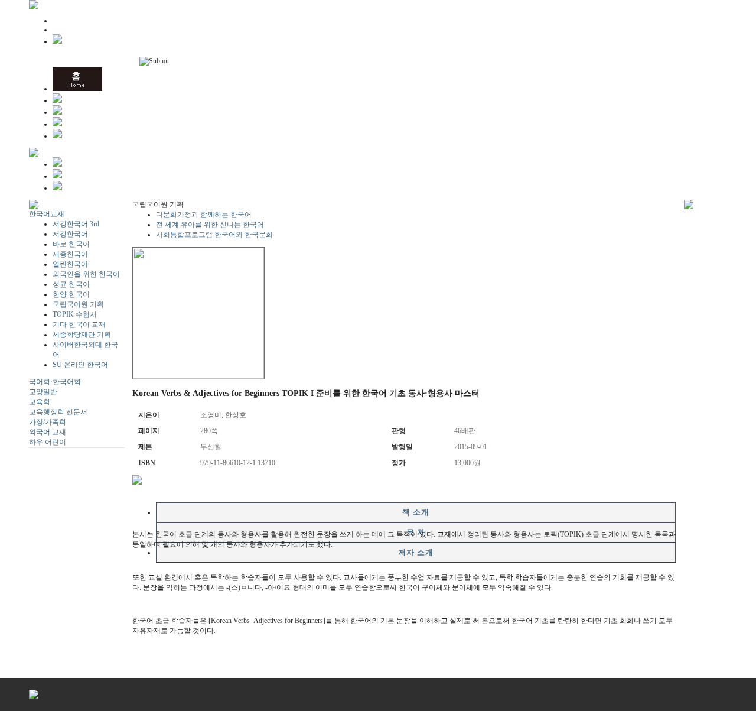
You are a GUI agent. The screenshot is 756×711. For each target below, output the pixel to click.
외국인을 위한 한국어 (86, 274)
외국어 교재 (47, 432)
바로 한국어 (71, 244)
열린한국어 (70, 264)
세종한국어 (70, 254)
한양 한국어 (71, 294)
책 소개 (415, 512)
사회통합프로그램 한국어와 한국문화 (214, 234)
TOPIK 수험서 (75, 314)
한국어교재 (46, 214)
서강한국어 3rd (76, 224)
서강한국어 (70, 234)
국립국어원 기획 (78, 304)
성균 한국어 (71, 284)
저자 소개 (416, 552)
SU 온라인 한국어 (80, 365)
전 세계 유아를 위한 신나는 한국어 (210, 224)
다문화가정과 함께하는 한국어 (204, 214)
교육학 (39, 402)
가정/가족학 (47, 422)
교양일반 (43, 392)
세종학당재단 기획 (82, 334)
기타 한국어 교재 (79, 324)
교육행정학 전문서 (58, 412)
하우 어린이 (47, 442)
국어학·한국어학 (55, 382)
